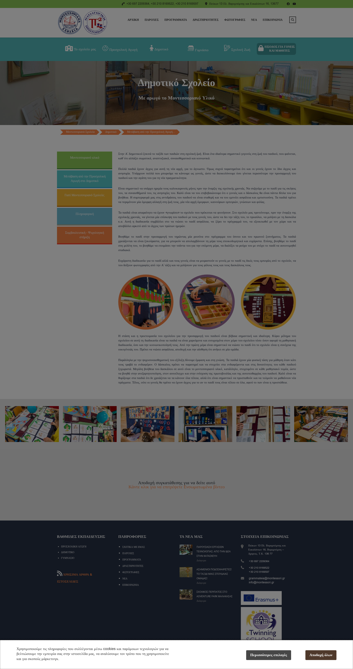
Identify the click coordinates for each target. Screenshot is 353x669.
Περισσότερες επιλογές (268, 655)
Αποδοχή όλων (320, 655)
